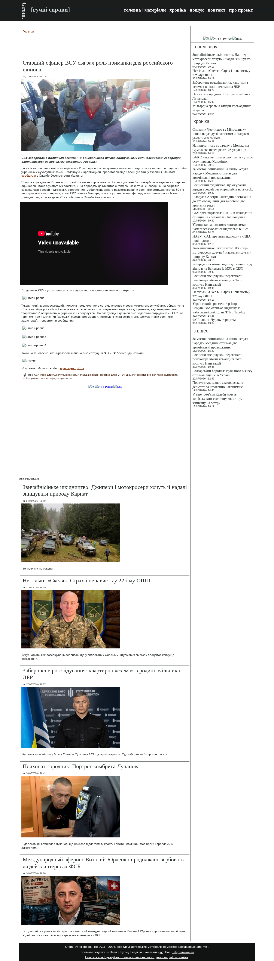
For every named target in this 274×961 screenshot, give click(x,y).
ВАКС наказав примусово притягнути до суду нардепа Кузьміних (222, 159)
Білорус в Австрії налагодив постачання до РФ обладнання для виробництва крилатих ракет (221, 200)
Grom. (24, 10)
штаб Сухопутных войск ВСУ (63, 374)
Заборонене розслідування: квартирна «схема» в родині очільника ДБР (101, 674)
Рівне (43, 374)
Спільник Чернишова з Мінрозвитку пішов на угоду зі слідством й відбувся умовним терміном (220, 133)
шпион (114, 374)
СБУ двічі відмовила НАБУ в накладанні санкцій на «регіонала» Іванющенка (222, 214)
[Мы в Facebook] (206, 38)
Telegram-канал (183, 952)
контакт (216, 9)
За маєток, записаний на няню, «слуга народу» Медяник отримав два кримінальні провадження (220, 173)
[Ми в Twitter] (104, 386)
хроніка (178, 9)
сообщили (28, 175)
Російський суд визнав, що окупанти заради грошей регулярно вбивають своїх (222, 187)
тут (205, 946)
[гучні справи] (83, 946)
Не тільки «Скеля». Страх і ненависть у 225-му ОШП (86, 580)
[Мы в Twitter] (221, 38)
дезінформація (31, 378)
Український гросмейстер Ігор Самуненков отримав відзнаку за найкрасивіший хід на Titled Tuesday (218, 307)
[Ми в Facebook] (91, 386)
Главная (28, 31)
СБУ (36, 374)
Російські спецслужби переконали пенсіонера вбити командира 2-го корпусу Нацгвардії (217, 279)
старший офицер (89, 374)
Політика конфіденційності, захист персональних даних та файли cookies (136, 957)
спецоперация (47, 378)
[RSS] (117, 386)
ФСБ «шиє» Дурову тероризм (214, 319)
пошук (197, 9)
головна (132, 9)
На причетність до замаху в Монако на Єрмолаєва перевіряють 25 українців (220, 147)
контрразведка (64, 378)
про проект (241, 9)
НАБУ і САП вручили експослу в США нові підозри (221, 238)
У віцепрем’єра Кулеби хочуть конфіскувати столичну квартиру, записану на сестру (217, 398)
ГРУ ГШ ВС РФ (127, 374)
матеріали (155, 9)
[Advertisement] (105, 46)
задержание (170, 374)
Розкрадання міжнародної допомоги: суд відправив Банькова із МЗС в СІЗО (222, 266)
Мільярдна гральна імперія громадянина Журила (221, 107)
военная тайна (155, 374)
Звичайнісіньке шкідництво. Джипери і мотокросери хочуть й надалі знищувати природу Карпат (105, 490)
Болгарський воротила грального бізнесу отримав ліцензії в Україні (222, 372)
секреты (141, 374)
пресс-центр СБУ (72, 368)
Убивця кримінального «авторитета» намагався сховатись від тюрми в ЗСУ (220, 226)
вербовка (105, 374)
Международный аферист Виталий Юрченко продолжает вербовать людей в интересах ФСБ (103, 862)
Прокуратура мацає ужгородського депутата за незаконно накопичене (218, 384)
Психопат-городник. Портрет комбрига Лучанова (81, 766)
